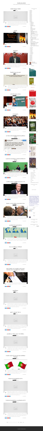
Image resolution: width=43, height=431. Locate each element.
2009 (30, 58)
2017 (30, 18)
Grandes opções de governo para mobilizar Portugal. (15, 356)
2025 (30, 11)
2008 (30, 59)
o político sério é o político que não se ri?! (15, 181)
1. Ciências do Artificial (33, 172)
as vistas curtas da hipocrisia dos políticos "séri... (33, 31)
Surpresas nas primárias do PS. (15, 378)
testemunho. (15, 114)
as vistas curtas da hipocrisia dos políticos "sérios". (15, 136)
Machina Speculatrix (21, 3)
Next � (21, 422)
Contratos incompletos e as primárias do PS (15, 400)
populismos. (15, 290)
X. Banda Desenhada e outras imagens (35, 182)
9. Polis (14, 10)
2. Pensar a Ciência (32, 173)
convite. (15, 30)
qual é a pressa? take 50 (32, 41)
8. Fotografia (32, 180)
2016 (30, 19)
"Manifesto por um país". (15, 72)
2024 (30, 12)
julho (31, 48)
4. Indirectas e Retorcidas (14, 183)
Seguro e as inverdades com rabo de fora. (15, 203)
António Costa (14, 161)
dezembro (32, 22)
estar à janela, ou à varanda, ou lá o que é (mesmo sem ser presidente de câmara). (15, 269)
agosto (31, 47)
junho (31, 49)
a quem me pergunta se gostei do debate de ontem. (15, 159)
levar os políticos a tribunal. (15, 246)
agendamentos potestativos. (15, 225)
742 (18, 422)
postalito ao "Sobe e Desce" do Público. (15, 333)
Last (23, 422)
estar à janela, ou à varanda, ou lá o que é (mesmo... (34, 39)
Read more (24, 26)
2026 (30, 10)
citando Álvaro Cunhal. (15, 8)
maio (31, 50)
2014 (30, 21)
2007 (30, 60)
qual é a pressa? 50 (15, 312)
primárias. (15, 50)
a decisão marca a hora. (15, 94)
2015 (30, 20)
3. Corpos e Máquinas (33, 174)
